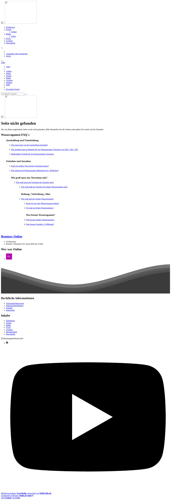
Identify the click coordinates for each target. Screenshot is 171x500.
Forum (8, 76)
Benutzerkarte (11, 332)
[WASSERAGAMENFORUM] (19, 23)
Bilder (8, 78)
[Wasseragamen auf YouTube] (88, 489)
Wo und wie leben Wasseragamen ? (40, 208)
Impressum (10, 310)
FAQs (8, 327)
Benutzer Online (11, 236)
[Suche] (26, 94)
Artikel (9, 71)
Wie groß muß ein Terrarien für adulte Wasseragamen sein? (44, 187)
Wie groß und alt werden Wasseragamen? (37, 199)
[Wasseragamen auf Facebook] (7, 343)
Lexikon (9, 80)
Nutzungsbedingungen (15, 303)
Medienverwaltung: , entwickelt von (26, 493)
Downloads (10, 334)
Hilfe (8, 85)
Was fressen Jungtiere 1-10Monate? (40, 224)
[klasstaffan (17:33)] (9, 259)
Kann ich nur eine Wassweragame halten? (42, 203)
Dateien (9, 83)
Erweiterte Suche (13, 89)
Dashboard (10, 321)
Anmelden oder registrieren (17, 54)
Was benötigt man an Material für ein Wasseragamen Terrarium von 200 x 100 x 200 (44, 149)
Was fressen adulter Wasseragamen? (40, 220)
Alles (8, 67)
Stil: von (10, 498)
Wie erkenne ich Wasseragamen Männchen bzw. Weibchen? (34, 171)
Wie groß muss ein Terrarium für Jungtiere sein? (35, 182)
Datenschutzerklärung (14, 306)
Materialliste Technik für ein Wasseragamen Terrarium (32, 154)
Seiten (8, 73)
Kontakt (9, 308)
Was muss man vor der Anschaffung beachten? (29, 145)
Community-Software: (17, 495)
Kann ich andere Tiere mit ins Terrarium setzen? (30, 166)
